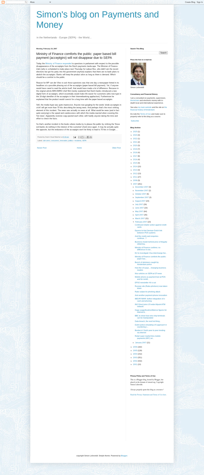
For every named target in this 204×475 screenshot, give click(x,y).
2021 (135, 142)
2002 (135, 361)
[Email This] (79, 137)
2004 (135, 354)
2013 (135, 170)
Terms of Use (145, 114)
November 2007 (142, 191)
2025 (135, 132)
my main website (145, 107)
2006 (135, 347)
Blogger (124, 456)
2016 (135, 159)
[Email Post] (74, 137)
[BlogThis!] (82, 137)
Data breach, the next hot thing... (148, 321)
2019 (135, 149)
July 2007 (139, 204)
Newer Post (41, 148)
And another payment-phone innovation (151, 295)
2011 (135, 177)
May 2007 (139, 211)
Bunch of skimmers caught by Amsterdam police (147, 263)
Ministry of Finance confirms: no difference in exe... (147, 249)
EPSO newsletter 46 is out (145, 283)
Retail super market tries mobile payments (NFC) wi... (148, 337)
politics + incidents (74, 140)
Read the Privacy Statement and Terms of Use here (148, 395)
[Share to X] (85, 137)
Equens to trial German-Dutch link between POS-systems (148, 232)
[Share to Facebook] (87, 137)
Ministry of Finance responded (58, 63)
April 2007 (139, 215)
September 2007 (142, 197)
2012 (135, 174)
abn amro (46, 140)
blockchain (135, 100)
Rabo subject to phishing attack (147, 292)
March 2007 (140, 218)
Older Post (116, 148)
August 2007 (140, 201)
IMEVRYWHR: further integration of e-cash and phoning (150, 300)
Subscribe (135, 121)
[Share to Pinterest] (90, 137)
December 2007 (142, 187)
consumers (55, 140)
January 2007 (141, 343)
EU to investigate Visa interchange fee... (151, 253)
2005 (135, 350)
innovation (63, 140)
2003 (135, 358)
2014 (135, 166)
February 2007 (141, 222)
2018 (135, 152)
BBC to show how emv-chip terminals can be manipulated (150, 317)
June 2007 (139, 208)
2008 (135, 180)
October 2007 (141, 194)
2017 (135, 156)
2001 (135, 364)
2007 (135, 184)
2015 (135, 163)
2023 (135, 135)
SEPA (84, 140)
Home (79, 148)
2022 (135, 139)
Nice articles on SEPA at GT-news (148, 273)
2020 (135, 145)
